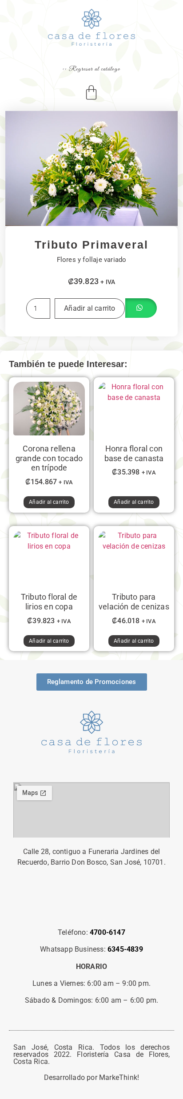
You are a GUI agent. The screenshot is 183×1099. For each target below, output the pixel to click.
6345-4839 (125, 949)
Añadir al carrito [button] (49, 502)
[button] (141, 308)
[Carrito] (92, 92)
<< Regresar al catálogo (91, 69)
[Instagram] (91, 907)
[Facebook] (116, 907)
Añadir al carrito (89, 308)
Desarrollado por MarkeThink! (91, 1077)
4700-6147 (107, 932)
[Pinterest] (67, 907)
